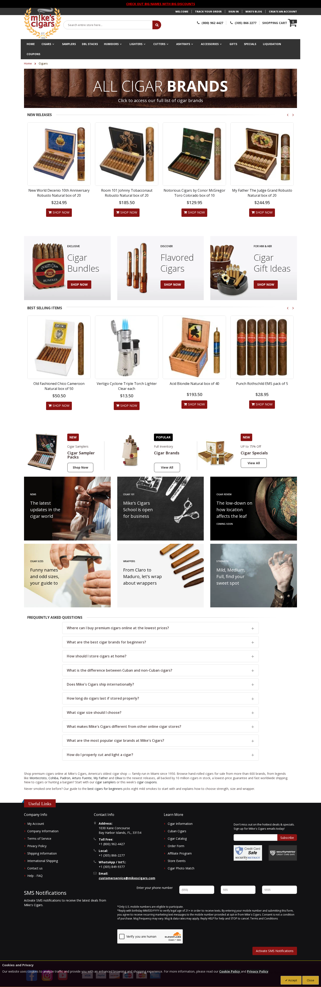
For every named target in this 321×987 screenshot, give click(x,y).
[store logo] (42, 23)
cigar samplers (105, 782)
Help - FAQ (35, 876)
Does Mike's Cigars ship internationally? (100, 684)
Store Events (177, 861)
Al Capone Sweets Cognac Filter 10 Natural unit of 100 (262, 386)
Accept (292, 980)
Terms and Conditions (264, 918)
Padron (65, 778)
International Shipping (42, 861)
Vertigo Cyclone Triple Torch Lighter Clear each (59, 386)
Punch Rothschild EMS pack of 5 (194, 383)
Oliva (118, 778)
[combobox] (108, 25)
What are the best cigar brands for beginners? (106, 642)
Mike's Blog (253, 11)
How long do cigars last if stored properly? (103, 698)
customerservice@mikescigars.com (127, 878)
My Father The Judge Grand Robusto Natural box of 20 (262, 193)
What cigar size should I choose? (94, 712)
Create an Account (283, 11)
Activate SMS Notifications (274, 951)
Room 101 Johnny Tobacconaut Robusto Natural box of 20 (126, 193)
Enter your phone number (154, 888)
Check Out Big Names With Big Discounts (160, 4)
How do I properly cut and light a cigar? (100, 754)
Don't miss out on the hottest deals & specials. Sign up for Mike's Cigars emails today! (264, 826)
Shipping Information (42, 853)
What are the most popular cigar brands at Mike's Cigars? (115, 740)
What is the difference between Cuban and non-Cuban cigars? (119, 670)
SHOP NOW (79, 284)
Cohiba (53, 778)
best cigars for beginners (105, 789)
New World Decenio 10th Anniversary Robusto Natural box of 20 (59, 193)
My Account (35, 824)
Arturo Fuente (82, 778)
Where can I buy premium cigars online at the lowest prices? (118, 628)
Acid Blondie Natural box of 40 (127, 383)
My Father (100, 778)
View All (167, 467)
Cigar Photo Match (181, 868)
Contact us (35, 868)
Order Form (176, 846)
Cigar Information (180, 824)
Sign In (233, 11)
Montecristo (38, 778)
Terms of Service (39, 838)
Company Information (43, 831)
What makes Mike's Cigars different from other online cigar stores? (124, 726)
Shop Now (80, 467)
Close (310, 980)
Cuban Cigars (177, 831)
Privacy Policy (37, 846)
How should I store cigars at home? (96, 656)
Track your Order (208, 11)
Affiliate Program (180, 853)
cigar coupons (147, 782)
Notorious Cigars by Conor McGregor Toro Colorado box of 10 (194, 193)
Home (28, 63)
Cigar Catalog (177, 838)
